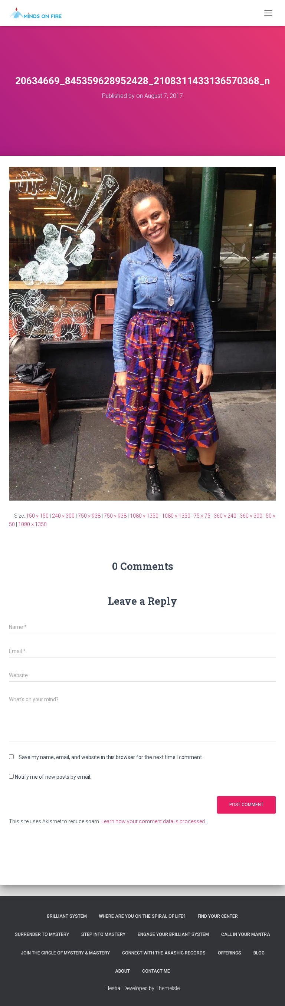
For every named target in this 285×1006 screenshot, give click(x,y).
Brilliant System (67, 916)
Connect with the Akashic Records (164, 953)
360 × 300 (251, 516)
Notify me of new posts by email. (53, 777)
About (122, 971)
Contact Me (156, 971)
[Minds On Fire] (38, 13)
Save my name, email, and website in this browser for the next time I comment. (111, 757)
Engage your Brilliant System (173, 934)
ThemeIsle (167, 988)
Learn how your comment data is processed (153, 821)
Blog (259, 953)
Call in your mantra (245, 934)
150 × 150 (37, 516)
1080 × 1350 (144, 516)
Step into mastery (103, 934)
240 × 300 (63, 516)
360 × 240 (225, 516)
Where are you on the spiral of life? (142, 916)
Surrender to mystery (42, 934)
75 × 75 (202, 516)
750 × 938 (89, 516)
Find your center (218, 916)
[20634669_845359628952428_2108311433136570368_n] (142, 333)
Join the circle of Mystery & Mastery (65, 953)
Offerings (229, 953)
